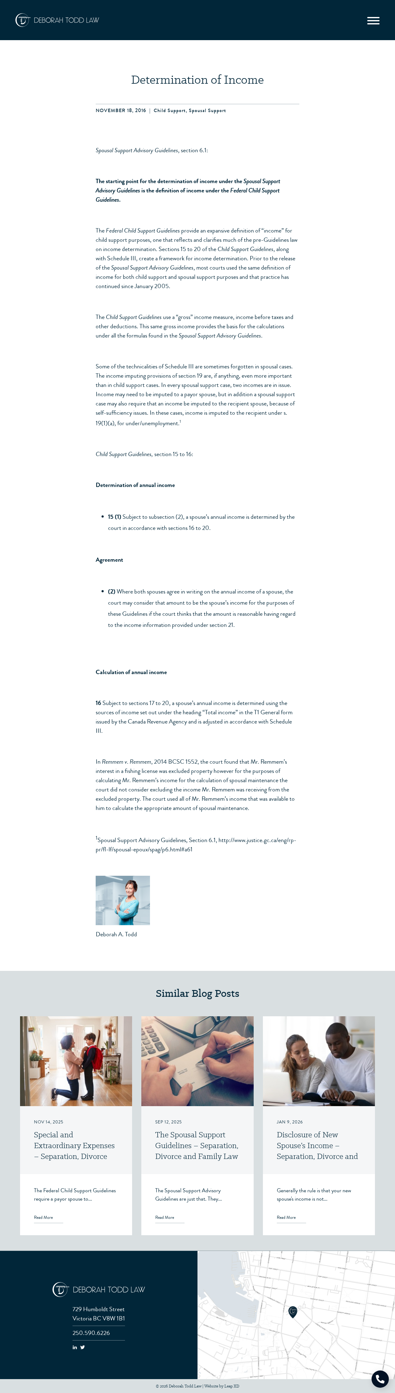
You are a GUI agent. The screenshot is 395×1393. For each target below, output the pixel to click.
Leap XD (231, 1386)
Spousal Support (207, 110)
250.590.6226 (91, 1332)
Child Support (170, 110)
